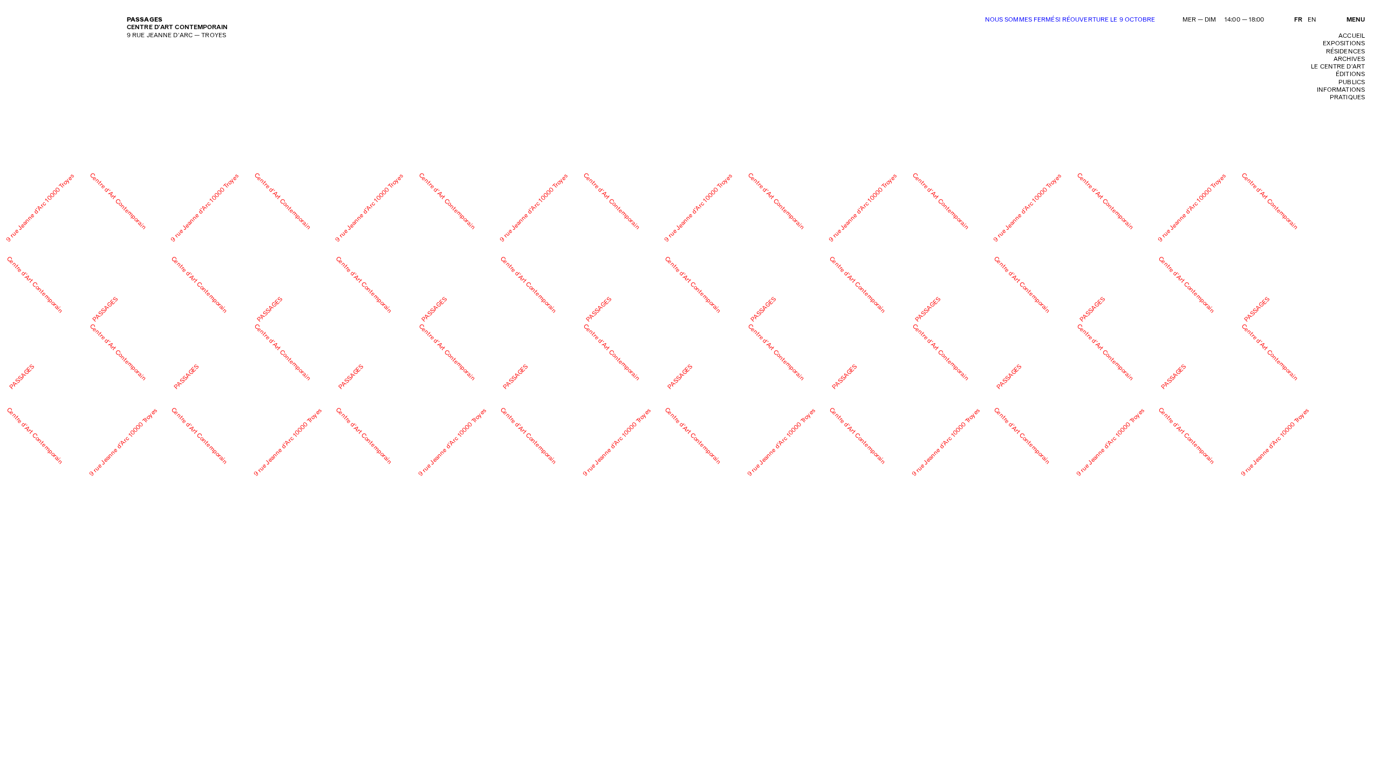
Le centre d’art (1338, 66)
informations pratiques (1341, 93)
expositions (1344, 43)
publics (1351, 82)
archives (1349, 59)
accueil (1351, 35)
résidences (1345, 51)
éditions (1350, 74)
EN (1312, 19)
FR (1298, 19)
